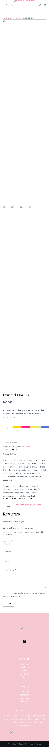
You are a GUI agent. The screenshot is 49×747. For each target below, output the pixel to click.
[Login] (6, 5)
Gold (17, 505)
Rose (22, 505)
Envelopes (24, 667)
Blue (33, 505)
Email (8, 561)
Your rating (8, 541)
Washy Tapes (24, 698)
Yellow (27, 505)
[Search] (12, 5)
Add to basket (11, 442)
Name (8, 552)
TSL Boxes (24, 674)
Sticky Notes (24, 701)
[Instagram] (25, 641)
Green (38, 505)
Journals (24, 664)
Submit (8, 604)
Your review (10, 570)
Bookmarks (24, 695)
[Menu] (45, 5)
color (7, 428)
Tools (24, 677)
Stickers (24, 670)
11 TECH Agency (34, 744)
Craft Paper (25, 447)
